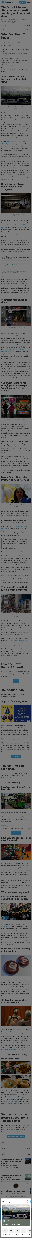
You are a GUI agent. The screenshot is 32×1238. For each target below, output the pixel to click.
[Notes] (23, 1230)
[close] (29, 1201)
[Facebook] (11, 1230)
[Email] (17, 1230)
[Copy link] (5, 1230)
